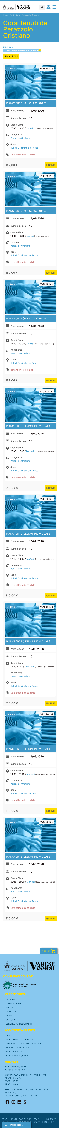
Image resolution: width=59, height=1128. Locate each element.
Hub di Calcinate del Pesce (24, 147)
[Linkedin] (19, 1102)
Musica (11, 68)
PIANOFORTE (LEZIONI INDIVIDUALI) (28, 426)
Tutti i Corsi (15, 15)
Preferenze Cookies (17, 1055)
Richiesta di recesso (17, 1047)
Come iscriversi (14, 1003)
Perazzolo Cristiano (20, 138)
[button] (42, 7)
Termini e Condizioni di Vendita (23, 1043)
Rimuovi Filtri (11, 56)
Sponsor (11, 1011)
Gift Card (11, 1019)
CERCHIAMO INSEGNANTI (19, 1023)
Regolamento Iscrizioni (19, 1039)
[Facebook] (7, 1102)
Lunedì (29, 128)
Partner (10, 1007)
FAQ (8, 1035)
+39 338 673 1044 (16, 1069)
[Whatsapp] (25, 1102)
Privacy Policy (14, 1051)
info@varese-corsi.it (18, 1066)
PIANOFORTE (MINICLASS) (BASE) (27, 103)
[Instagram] (13, 1102)
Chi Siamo (11, 999)
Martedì (30, 451)
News (9, 1015)
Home (5, 15)
